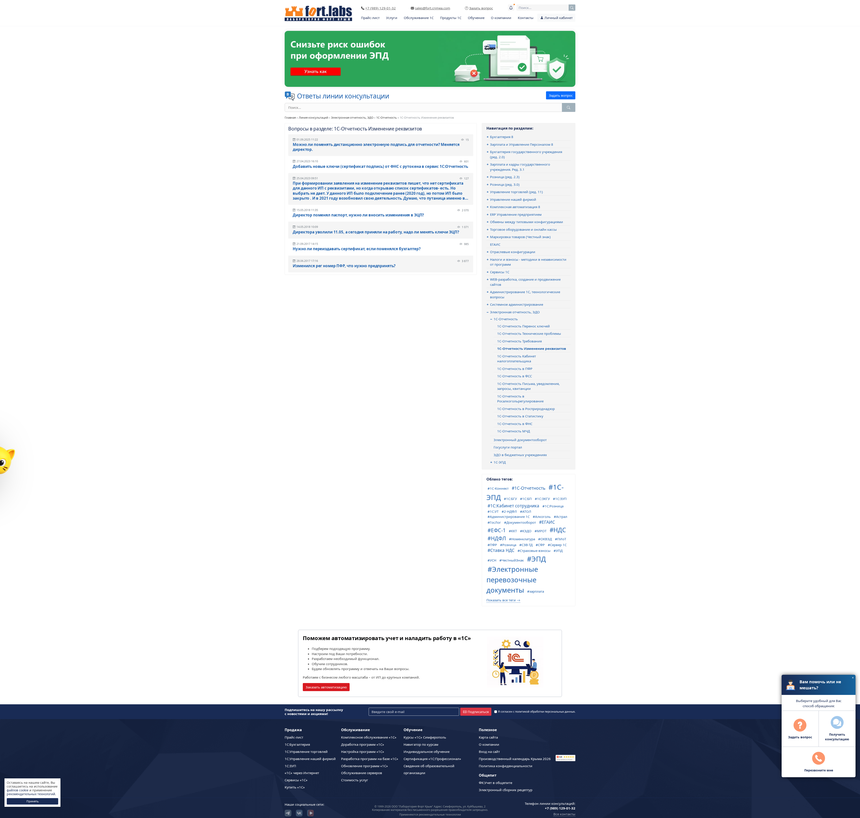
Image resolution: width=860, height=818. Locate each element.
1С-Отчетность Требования (519, 341)
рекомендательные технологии (440, 814)
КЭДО (526, 531)
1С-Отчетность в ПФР (514, 368)
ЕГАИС (495, 244)
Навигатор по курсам (421, 744)
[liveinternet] (565, 751)
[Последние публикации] (511, 7)
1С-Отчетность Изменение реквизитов (531, 348)
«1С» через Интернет (302, 773)
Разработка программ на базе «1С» (369, 758)
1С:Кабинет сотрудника (514, 506)
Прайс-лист (370, 17)
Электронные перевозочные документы (512, 579)
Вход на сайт (489, 751)
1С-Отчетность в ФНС (514, 423)
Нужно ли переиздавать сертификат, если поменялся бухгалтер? (356, 248)
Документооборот (521, 522)
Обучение (476, 17)
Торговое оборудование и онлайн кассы (523, 229)
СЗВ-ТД (527, 544)
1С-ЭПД (500, 462)
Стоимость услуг (354, 780)
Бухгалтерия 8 (501, 137)
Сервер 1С (558, 544)
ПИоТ (561, 539)
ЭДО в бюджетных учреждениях (520, 455)
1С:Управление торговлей (306, 751)
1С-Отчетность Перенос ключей (523, 326)
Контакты (525, 17)
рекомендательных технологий (31, 794)
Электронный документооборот (520, 440)
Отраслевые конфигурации (512, 252)
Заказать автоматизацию (326, 687)
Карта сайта (488, 737)
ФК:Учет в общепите (495, 782)
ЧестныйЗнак (513, 560)
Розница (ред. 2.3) (505, 177)
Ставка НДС (502, 550)
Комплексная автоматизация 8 (515, 207)
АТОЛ (526, 511)
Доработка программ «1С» (362, 744)
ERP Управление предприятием (516, 214)
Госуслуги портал (508, 447)
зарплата (536, 591)
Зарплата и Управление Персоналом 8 (521, 144)
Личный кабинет (558, 17)
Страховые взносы (535, 550)
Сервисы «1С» (296, 780)
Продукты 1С (450, 17)
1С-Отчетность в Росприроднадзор (526, 408)
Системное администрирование (516, 304)
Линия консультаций (313, 117)
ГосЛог (495, 522)
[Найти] (568, 107)
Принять (32, 801)
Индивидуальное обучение (426, 751)
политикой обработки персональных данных (545, 711)
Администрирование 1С (510, 516)
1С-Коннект (499, 488)
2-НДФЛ (510, 511)
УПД (559, 550)
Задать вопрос (561, 95)
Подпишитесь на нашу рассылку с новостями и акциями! (314, 712)
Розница (509, 544)
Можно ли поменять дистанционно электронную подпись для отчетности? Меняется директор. (376, 147)
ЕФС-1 (498, 530)
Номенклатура (523, 539)
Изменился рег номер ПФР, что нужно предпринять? (344, 265)
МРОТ (541, 531)
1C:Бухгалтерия (297, 744)
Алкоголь (543, 516)
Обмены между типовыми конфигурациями (526, 222)
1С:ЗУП (561, 498)
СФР (541, 544)
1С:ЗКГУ (543, 498)
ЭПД (538, 559)
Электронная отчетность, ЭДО (352, 117)
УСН (493, 560)
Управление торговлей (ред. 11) (516, 192)
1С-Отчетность (386, 117)
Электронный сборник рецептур (505, 790)
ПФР (493, 544)
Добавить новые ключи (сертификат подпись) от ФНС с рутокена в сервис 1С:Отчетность (380, 166)
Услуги (391, 17)
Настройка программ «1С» (362, 751)
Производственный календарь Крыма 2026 (515, 758)
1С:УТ (494, 511)
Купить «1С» (295, 787)
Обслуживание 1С (419, 17)
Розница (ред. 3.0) (505, 184)
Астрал (561, 516)
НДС (559, 530)
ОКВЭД (546, 539)
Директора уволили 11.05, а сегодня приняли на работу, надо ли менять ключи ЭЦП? (376, 232)
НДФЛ (498, 538)
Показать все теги (501, 600)
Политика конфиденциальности (505, 766)
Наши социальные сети (304, 804)
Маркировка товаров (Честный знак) (520, 237)
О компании (501, 17)
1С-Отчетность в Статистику (520, 416)
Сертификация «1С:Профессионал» (432, 758)
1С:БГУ (511, 498)
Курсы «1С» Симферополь (425, 737)
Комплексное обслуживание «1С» (368, 737)
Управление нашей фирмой (513, 199)
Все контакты (564, 814)
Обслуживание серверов (361, 773)
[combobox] (545, 7)
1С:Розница (554, 506)
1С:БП (527, 498)
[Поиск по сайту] (572, 7)
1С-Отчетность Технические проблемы (529, 333)
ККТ (514, 531)
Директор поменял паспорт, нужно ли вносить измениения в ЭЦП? (358, 215)
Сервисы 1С (499, 272)
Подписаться (478, 711)
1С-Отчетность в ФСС (514, 376)
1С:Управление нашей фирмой (310, 758)
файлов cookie (17, 790)
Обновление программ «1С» (364, 766)
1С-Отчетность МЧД (513, 431)
